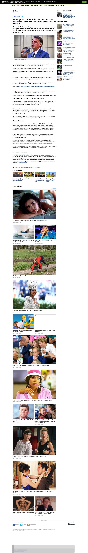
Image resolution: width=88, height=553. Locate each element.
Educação (27, 5)
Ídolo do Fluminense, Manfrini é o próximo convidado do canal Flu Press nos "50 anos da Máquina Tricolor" (69, 72)
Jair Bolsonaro (40, 64)
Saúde (31, 5)
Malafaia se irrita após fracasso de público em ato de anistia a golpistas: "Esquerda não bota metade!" (51, 179)
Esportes (62, 5)
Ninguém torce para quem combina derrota (28, 178)
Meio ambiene (51, 5)
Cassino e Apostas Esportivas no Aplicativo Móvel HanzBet (68, 60)
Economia (36, 5)
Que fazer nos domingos (67, 65)
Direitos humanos (20, 5)
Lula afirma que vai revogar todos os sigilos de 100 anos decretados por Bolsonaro (36, 86)
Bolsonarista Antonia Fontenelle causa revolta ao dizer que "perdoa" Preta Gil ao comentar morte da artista (69, 37)
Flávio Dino (23, 167)
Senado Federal (37, 167)
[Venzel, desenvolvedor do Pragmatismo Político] (71, 524)
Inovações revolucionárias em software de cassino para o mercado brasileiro (68, 43)
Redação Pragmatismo (19, 10)
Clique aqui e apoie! (22, 162)
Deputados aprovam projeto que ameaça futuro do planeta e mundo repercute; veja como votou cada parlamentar (69, 49)
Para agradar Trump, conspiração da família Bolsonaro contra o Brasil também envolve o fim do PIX (18, 179)
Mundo (45, 5)
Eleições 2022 (18, 167)
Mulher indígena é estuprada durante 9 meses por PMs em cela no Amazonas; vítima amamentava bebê (68, 26)
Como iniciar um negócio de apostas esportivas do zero (68, 31)
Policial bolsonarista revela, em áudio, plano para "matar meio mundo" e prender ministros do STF (40, 179)
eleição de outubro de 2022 (37, 65)
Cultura (40, 5)
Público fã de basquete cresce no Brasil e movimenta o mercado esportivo (68, 78)
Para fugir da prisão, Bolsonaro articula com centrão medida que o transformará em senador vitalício (34, 21)
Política (13, 5)
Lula (29, 65)
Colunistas (57, 5)
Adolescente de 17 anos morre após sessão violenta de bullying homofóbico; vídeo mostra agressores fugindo (69, 15)
